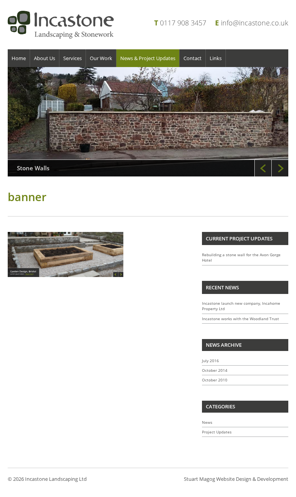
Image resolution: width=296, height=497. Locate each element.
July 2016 (210, 360)
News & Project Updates (147, 58)
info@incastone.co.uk (254, 22)
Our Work (101, 58)
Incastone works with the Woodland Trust (240, 318)
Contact (192, 58)
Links (216, 58)
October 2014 (214, 370)
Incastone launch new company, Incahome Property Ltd (241, 306)
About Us (44, 58)
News (207, 422)
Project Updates (217, 432)
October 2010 (214, 380)
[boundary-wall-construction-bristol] (148, 121)
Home (19, 58)
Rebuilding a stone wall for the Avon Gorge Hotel (241, 257)
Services (72, 58)
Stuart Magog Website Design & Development (236, 478)
